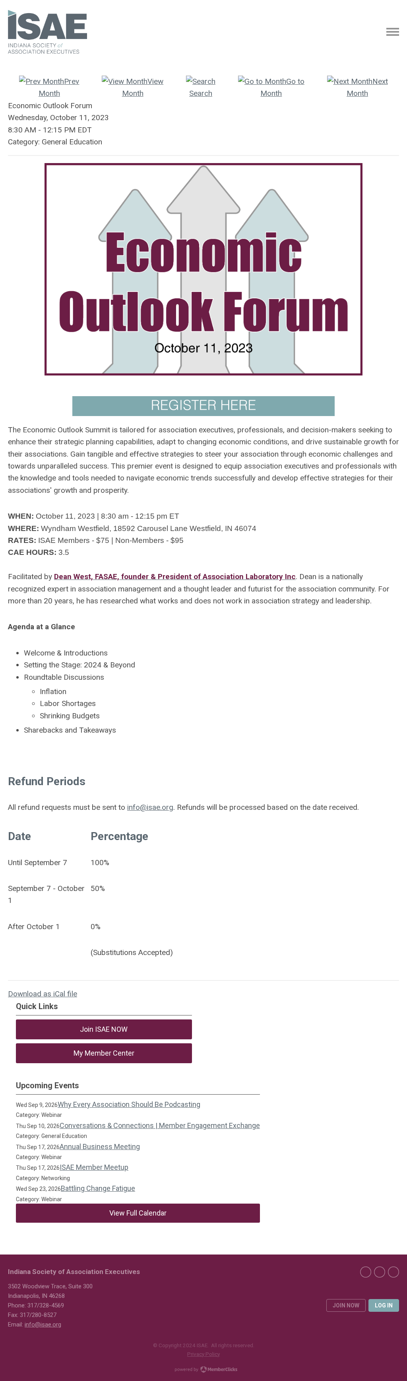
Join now (346, 1305)
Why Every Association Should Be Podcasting (129, 1104)
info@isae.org (150, 807)
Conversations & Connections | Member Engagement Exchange (160, 1125)
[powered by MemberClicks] (203, 1370)
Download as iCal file (42, 993)
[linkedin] (379, 1272)
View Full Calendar (138, 1213)
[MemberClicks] (47, 32)
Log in (384, 1305)
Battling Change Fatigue (98, 1188)
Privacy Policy (203, 1354)
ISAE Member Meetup (94, 1167)
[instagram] (393, 1272)
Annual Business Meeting (100, 1146)
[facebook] (365, 1272)
